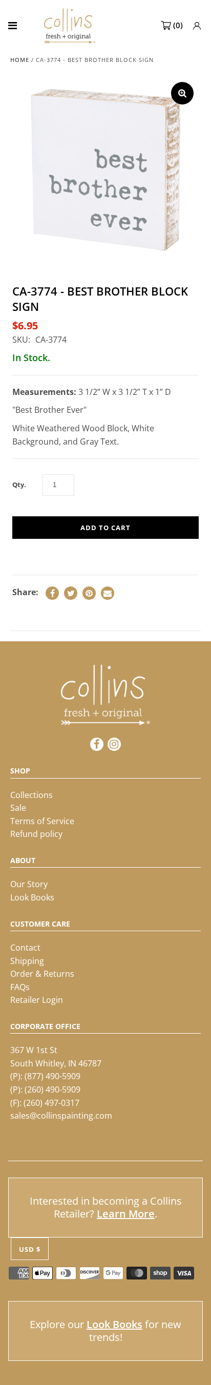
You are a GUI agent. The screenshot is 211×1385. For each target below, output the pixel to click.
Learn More (126, 1214)
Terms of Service (42, 821)
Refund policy (36, 834)
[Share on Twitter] (70, 593)
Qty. (19, 484)
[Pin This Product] (89, 593)
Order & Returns (42, 973)
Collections (31, 795)
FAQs (20, 987)
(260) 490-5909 (52, 1089)
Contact (25, 947)
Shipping (27, 961)
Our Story (29, 884)
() (178, 25)
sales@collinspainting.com (61, 1115)
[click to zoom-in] (182, 93)
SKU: (21, 339)
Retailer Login (36, 999)
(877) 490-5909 (52, 1076)
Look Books (32, 897)
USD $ (29, 1249)
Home (19, 60)
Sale (18, 807)
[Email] (107, 593)
